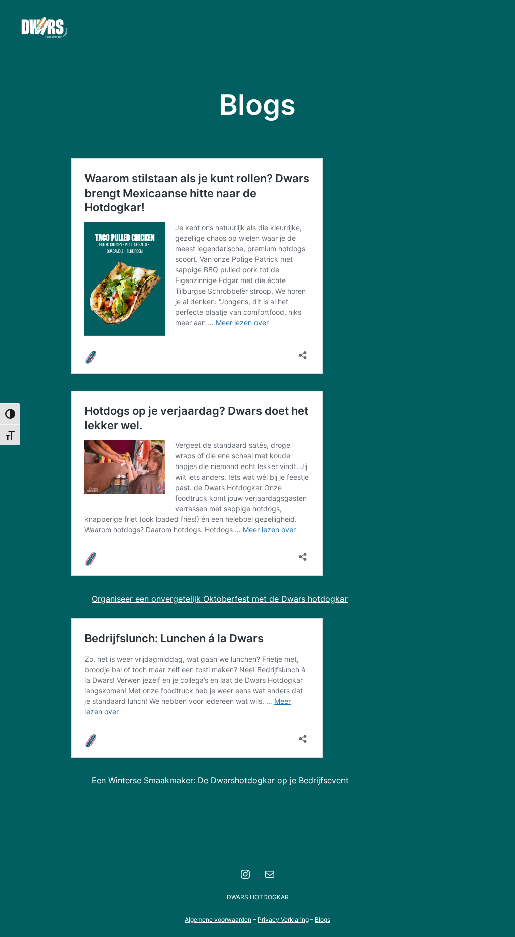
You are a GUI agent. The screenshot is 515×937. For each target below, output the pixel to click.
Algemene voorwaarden (218, 919)
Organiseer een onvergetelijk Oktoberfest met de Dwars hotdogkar (220, 599)
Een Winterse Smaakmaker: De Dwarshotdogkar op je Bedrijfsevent (220, 780)
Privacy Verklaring (283, 919)
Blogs (322, 919)
